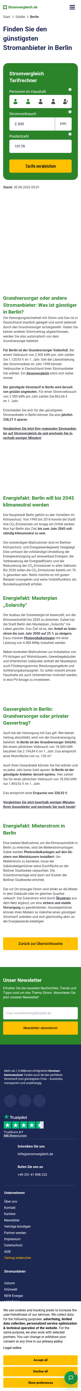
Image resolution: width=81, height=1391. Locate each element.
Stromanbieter (15, 1271)
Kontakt (10, 1208)
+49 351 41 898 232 (32, 1175)
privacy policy (52, 1341)
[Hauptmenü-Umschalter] (72, 7)
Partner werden (15, 1233)
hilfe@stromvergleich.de (35, 1154)
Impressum (12, 1239)
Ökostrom (63, 898)
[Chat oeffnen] (71, 1377)
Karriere (9, 1214)
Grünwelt (10, 1289)
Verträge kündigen (17, 1226)
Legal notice (12, 1348)
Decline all (40, 1371)
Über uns (10, 1201)
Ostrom (9, 1283)
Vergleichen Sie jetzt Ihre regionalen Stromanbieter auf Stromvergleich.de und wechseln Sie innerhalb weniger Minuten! (40, 433)
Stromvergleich (37, 373)
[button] (40, 943)
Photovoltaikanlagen (39, 638)
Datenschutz (13, 1245)
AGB (7, 1252)
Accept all (41, 1360)
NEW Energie (13, 1296)
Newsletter (12, 1220)
